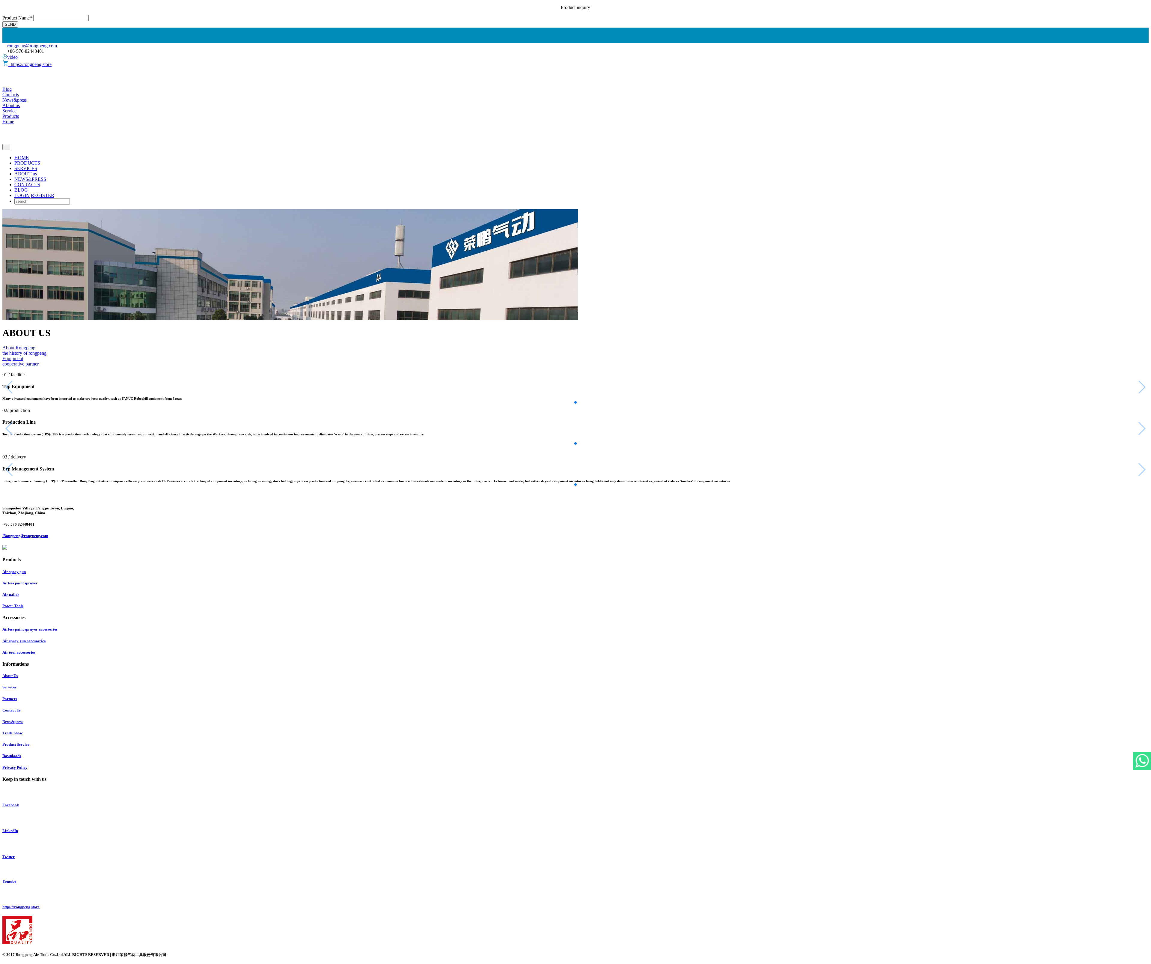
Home (8, 121)
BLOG (21, 190)
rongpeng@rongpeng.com (32, 45)
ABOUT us (25, 173)
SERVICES (25, 168)
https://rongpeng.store (30, 64)
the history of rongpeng (24, 353)
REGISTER (42, 195)
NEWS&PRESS (30, 179)
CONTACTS (27, 184)
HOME (21, 157)
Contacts (10, 94)
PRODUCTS (27, 163)
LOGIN (22, 195)
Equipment (12, 358)
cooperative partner (20, 363)
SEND (10, 24)
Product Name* (17, 17)
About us (11, 105)
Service (9, 110)
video (12, 57)
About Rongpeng (18, 347)
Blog (7, 89)
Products (10, 116)
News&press (14, 100)
